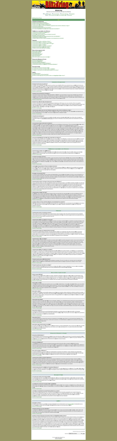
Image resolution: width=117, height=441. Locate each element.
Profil (47, 15)
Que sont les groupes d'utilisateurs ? (39, 62)
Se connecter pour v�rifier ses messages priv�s (58, 15)
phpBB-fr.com (60, 438)
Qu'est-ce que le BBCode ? (37, 51)
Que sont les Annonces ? (37, 54)
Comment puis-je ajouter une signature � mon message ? (43, 43)
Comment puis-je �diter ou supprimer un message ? (42, 42)
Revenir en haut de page (37, 91)
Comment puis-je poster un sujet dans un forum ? (41, 41)
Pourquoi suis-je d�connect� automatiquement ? (41, 24)
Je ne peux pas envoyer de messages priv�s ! (41, 67)
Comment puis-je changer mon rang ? (39, 37)
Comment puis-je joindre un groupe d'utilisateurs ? (41, 63)
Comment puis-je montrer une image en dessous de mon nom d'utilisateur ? (46, 36)
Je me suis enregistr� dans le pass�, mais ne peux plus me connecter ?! (46, 28)
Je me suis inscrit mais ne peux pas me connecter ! (41, 27)
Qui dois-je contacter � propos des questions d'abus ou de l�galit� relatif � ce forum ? (48, 75)
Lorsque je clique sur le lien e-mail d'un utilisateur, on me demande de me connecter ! (48, 38)
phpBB (56, 437)
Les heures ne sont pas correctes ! (38, 33)
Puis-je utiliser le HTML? (36, 52)
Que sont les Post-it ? (36, 55)
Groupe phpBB (71, 404)
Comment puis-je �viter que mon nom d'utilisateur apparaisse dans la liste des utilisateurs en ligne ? (51, 25)
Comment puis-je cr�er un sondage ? (39, 44)
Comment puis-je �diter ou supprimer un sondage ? (42, 45)
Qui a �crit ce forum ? (36, 73)
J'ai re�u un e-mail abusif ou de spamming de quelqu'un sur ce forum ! (45, 70)
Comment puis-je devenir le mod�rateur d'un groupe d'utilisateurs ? (44, 64)
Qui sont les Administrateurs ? (37, 60)
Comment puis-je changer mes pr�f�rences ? (41, 32)
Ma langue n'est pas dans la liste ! (38, 35)
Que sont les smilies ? (36, 53)
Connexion (70, 15)
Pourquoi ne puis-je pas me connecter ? (39, 22)
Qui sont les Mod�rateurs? (37, 61)
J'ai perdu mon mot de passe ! (37, 26)
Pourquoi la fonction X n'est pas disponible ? (40, 74)
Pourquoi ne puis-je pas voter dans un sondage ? (41, 48)
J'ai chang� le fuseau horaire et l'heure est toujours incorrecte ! (44, 34)
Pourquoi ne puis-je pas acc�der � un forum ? (41, 47)
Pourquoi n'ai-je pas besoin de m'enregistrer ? (40, 23)
